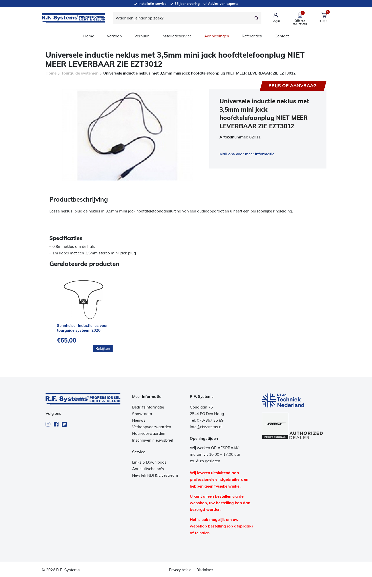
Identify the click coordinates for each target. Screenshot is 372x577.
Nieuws (139, 420)
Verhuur (141, 36)
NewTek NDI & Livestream (155, 475)
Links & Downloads (149, 462)
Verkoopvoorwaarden (151, 426)
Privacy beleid (180, 570)
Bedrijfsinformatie (148, 407)
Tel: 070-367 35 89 (206, 420)
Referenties (252, 36)
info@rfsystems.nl (206, 426)
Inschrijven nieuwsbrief (152, 440)
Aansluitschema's (148, 468)
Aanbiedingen (216, 36)
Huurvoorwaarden (148, 433)
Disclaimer (204, 570)
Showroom (142, 413)
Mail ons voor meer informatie (246, 154)
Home (88, 36)
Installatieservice (176, 36)
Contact (282, 36)
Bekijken (102, 348)
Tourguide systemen (79, 73)
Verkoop (114, 36)
